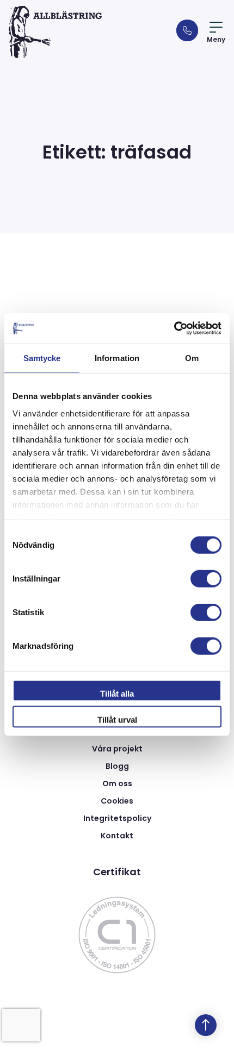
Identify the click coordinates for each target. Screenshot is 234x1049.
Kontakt (117, 835)
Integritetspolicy (117, 818)
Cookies (117, 800)
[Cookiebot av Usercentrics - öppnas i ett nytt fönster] (173, 328)
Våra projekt (117, 748)
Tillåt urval (117, 719)
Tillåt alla (117, 693)
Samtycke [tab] (42, 357)
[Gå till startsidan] (55, 32)
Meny (216, 39)
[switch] (205, 578)
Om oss (117, 783)
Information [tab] (117, 357)
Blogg (117, 766)
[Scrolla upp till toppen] (206, 1025)
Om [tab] (192, 357)
